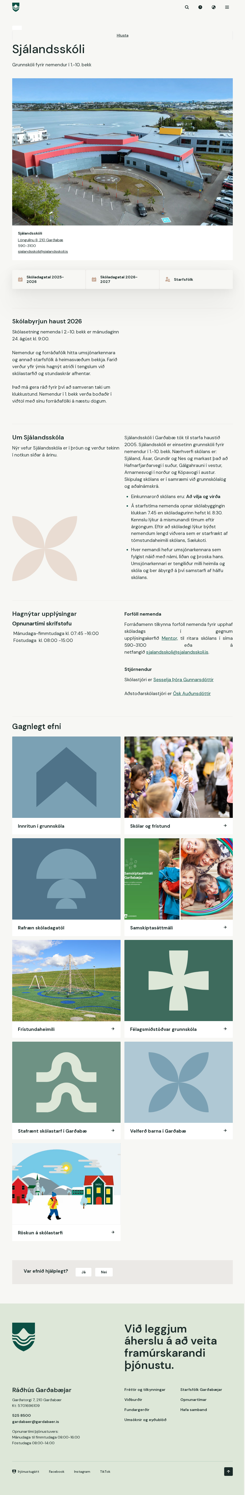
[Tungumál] (213, 7)
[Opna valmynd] (227, 7)
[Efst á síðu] (228, 1471)
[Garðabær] (122, 7)
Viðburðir (133, 1399)
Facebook (56, 1471)
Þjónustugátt (28, 1471)
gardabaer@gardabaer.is (35, 1421)
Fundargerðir (137, 1409)
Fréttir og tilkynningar (145, 1389)
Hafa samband (193, 1409)
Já (83, 1272)
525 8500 (21, 1415)
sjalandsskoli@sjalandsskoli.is (43, 251)
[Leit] (187, 7)
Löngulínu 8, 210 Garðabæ (40, 239)
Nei (104, 1272)
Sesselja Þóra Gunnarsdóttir (183, 680)
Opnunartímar (193, 1399)
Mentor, (170, 638)
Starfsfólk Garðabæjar (201, 1389)
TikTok (105, 1471)
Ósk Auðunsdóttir (192, 694)
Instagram (82, 1471)
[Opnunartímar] (200, 7)
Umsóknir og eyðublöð (145, 1419)
